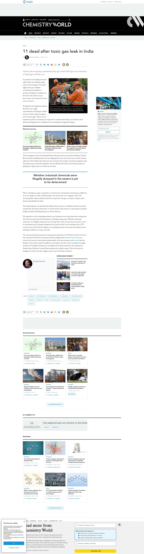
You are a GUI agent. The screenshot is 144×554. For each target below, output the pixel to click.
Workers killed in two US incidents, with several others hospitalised (33, 388)
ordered (76, 240)
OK (14, 543)
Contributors (53, 520)
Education (110, 1)
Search (69, 19)
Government (64, 296)
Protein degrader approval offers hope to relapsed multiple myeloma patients (76, 460)
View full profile (33, 289)
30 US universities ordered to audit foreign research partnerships (54, 492)
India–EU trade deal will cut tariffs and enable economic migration (78, 273)
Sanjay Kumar (34, 57)
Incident (31, 300)
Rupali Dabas (75, 498)
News (24, 46)
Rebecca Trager (54, 363)
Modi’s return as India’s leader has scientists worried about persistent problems (77, 148)
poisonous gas (55, 300)
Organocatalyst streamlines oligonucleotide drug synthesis (76, 492)
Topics (40, 520)
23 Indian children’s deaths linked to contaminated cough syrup (77, 285)
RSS (61, 520)
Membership (117, 1)
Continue (94, 551)
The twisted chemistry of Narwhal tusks (32, 459)
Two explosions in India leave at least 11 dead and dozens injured (55, 388)
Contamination (41, 296)
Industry (39, 300)
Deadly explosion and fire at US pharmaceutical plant (77, 387)
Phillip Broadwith (72, 394)
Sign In (27, 19)
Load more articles (55, 404)
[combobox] (58, 20)
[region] (13, 536)
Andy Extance (75, 467)
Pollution (66, 300)
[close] (87, 60)
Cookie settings (14, 547)
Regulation (75, 300)
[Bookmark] (67, 64)
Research (27, 353)
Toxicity (31, 303)
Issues (45, 520)
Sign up (108, 132)
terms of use (102, 136)
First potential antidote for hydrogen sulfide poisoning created (32, 148)
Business (31, 296)
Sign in (46, 427)
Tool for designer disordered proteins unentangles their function (55, 460)
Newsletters (33, 37)
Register (35, 19)
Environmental (53, 296)
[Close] (24, 521)
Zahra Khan (30, 363)
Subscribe (43, 19)
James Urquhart (54, 467)
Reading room (45, 37)
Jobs (39, 37)
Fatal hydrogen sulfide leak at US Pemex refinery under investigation (55, 148)
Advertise (33, 520)
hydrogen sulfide (77, 296)
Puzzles (53, 37)
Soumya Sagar (31, 498)
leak (46, 300)
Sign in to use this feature (79, 60)
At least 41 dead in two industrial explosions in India (78, 263)
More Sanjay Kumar (64, 256)
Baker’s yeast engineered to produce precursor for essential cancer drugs (33, 492)
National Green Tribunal (73, 238)
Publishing (103, 1)
